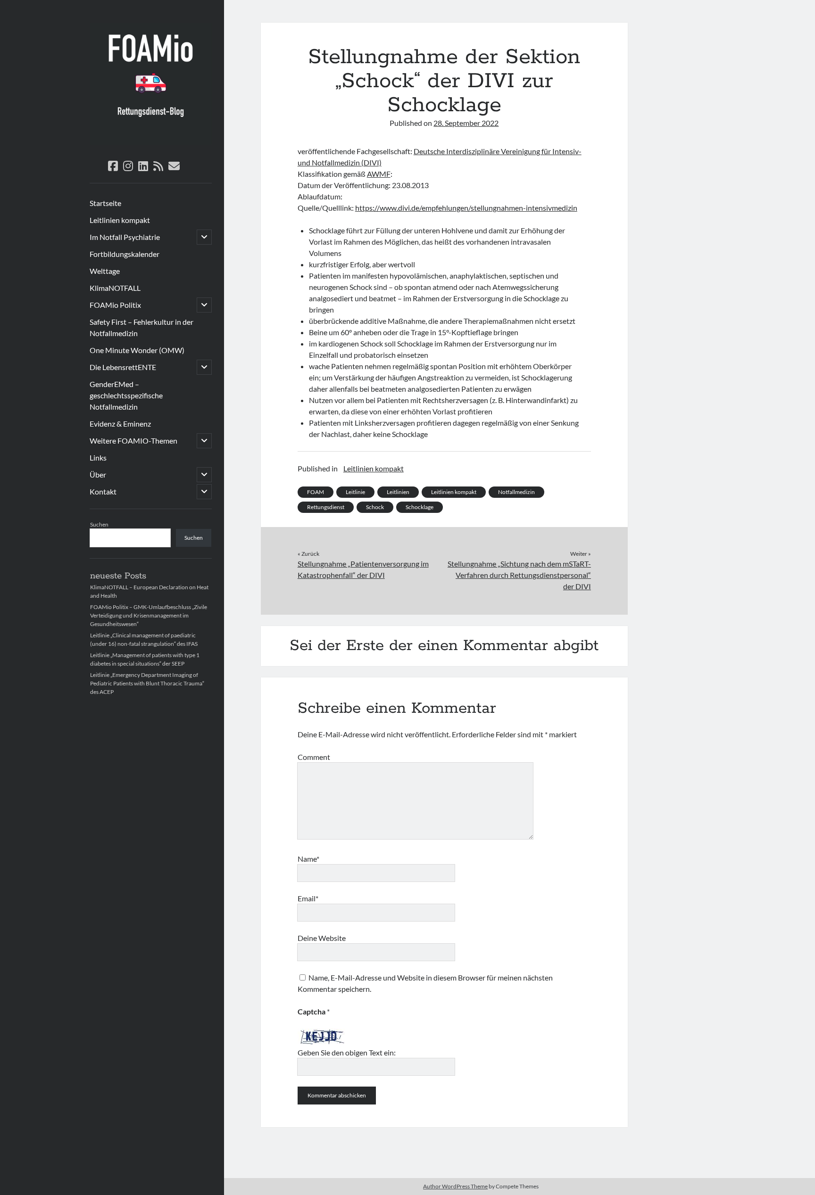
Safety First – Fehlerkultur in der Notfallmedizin (141, 327)
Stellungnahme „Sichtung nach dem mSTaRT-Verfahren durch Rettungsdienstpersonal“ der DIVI (519, 575)
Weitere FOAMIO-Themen (133, 440)
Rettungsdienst (325, 507)
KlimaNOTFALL (115, 287)
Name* (308, 858)
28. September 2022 (466, 122)
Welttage (105, 270)
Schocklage (419, 507)
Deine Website (322, 937)
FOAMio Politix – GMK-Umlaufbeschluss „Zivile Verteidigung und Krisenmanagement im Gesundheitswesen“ (148, 615)
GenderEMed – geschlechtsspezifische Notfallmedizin (126, 395)
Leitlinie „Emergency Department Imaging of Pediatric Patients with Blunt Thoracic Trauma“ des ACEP (147, 683)
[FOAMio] (151, 141)
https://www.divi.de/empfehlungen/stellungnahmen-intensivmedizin (466, 207)
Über (98, 474)
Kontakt (103, 491)
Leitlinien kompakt (120, 219)
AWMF (379, 173)
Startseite (105, 202)
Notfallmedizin (516, 491)
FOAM (315, 491)
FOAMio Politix (115, 304)
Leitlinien (398, 491)
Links (98, 457)
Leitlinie (355, 491)
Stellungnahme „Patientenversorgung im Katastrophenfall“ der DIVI (363, 569)
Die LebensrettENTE (123, 367)
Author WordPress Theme (455, 1186)
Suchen (99, 524)
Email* (308, 898)
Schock (375, 507)
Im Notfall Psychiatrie (125, 236)
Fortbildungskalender (124, 253)
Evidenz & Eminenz (120, 423)
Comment (314, 756)
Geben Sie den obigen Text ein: (347, 1052)
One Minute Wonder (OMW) (137, 350)
